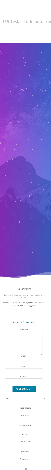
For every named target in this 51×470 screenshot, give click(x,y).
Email (23, 366)
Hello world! (25, 415)
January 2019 (25, 441)
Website (24, 376)
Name (23, 356)
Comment (23, 329)
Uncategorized (34, 295)
